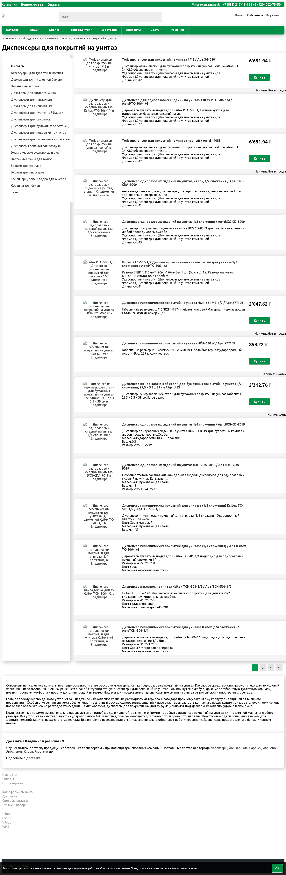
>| (279, 667)
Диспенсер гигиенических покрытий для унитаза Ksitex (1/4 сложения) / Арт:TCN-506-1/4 (180, 628)
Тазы (14, 192)
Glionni (54, 29)
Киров (28, 751)
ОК (277, 868)
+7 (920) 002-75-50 (267, 4)
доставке (33, 758)
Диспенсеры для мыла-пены (32, 99)
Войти (239, 15)
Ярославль (14, 751)
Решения (177, 29)
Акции (34, 29)
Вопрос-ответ (32, 4)
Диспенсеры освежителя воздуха (36, 146)
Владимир (11, 38)
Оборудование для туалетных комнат (44, 38)
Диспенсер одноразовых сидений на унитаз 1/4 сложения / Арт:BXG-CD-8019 (183, 424)
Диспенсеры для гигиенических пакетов (40, 139)
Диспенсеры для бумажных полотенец (40, 126)
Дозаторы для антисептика (32, 106)
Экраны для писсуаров (28, 172)
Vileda (6, 822)
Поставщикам (12, 783)
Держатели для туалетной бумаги (36, 79)
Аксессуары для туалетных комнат (37, 73)
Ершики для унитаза (26, 165)
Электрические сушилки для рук (35, 152)
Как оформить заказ (17, 792)
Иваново (269, 748)
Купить (259, 77)
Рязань (40, 751)
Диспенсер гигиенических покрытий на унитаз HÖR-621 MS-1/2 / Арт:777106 (182, 302)
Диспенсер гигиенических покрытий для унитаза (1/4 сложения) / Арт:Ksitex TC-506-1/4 (184, 547)
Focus (6, 818)
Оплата (53, 4)
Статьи (156, 29)
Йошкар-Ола (238, 748)
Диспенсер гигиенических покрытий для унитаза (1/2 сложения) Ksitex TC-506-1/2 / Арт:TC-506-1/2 (182, 507)
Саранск (255, 748)
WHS (5, 826)
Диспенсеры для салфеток (31, 119)
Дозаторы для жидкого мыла (33, 93)
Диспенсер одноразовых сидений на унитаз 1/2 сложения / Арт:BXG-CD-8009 (183, 221)
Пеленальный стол (25, 86)
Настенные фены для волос (31, 159)
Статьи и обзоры (14, 805)
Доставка (109, 29)
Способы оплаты (15, 800)
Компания (9, 4)
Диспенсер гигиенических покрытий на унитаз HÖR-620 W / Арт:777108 (178, 343)
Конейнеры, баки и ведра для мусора (38, 179)
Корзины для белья (25, 185)
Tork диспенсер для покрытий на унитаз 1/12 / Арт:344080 (168, 59)
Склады (8, 779)
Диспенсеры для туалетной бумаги (37, 112)
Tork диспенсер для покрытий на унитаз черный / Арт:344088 (171, 140)
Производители (80, 29)
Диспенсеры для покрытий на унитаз (93, 38)
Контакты (133, 29)
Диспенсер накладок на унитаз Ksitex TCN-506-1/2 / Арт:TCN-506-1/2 (177, 586)
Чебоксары (219, 748)
